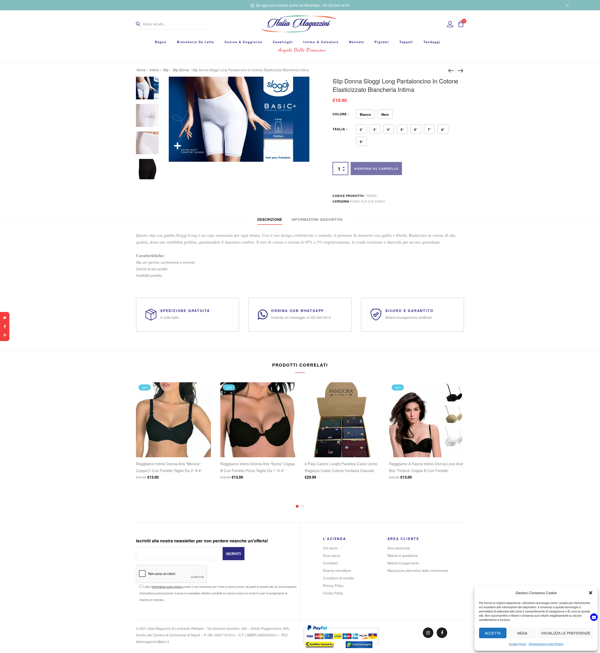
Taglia (339, 129)
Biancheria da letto (195, 42)
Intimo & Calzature (321, 42)
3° (375, 129)
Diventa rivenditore (337, 570)
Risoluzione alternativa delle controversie (417, 570)
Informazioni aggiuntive (317, 219)
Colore (340, 114)
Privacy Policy (333, 585)
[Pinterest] (4, 335)
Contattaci (330, 563)
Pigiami (382, 42)
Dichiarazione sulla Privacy (546, 644)
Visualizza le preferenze (565, 632)
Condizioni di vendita (338, 578)
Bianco (365, 114)
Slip (166, 70)
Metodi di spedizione (402, 555)
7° (429, 129)
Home (141, 70)
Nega (522, 632)
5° (402, 129)
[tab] (269, 219)
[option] (147, 85)
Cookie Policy (517, 644)
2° (361, 129)
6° (415, 129)
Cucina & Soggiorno (243, 42)
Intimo (154, 70)
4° (388, 129)
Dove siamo (332, 555)
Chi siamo (330, 548)
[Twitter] (4, 317)
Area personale (398, 548)
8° (443, 129)
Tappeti (406, 42)
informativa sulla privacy (167, 587)
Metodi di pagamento (403, 563)
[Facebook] (4, 326)
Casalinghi (283, 42)
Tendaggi (432, 42)
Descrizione (269, 219)
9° (361, 141)
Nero (385, 114)
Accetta (493, 632)
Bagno (161, 42)
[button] (590, 592)
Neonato (356, 42)
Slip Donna (181, 70)
